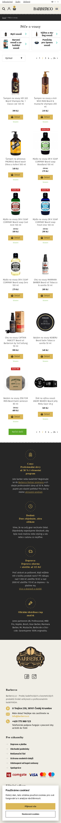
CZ (52, 2)
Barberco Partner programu (31, 482)
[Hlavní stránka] (38, 8)
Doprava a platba (18, 744)
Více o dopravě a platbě (30, 589)
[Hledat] (3, 9)
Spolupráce (15, 768)
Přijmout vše (30, 806)
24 (54, 58)
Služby (17, 2)
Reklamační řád (17, 753)
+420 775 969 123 (21, 721)
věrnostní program (33, 492)
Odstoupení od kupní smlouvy (24, 763)
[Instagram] (34, 676)
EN (58, 2)
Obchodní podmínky (19, 749)
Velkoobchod (7, 2)
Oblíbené (26, 2)
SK (55, 2)
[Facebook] (27, 676)
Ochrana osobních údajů (21, 758)
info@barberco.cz (20, 716)
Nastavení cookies (30, 814)
